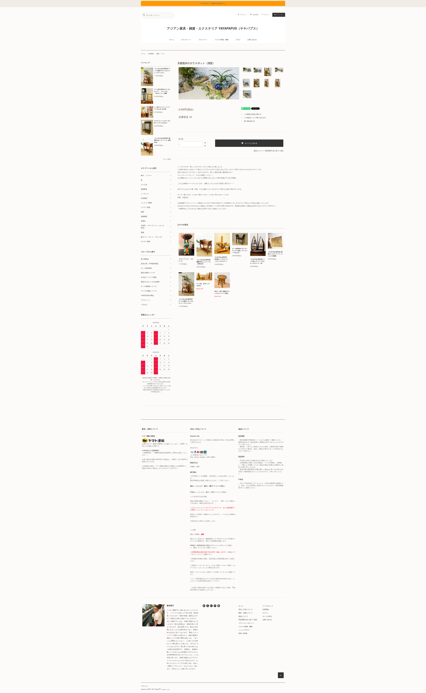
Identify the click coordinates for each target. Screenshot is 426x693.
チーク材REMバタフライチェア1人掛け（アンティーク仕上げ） (240, 250)
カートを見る (267, 616)
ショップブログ (244, 630)
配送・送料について (245, 613)
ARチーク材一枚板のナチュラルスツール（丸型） (222, 292)
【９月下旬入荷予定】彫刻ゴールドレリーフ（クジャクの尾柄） (275, 254)
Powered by (144, 689)
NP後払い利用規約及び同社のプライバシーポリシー (208, 545)
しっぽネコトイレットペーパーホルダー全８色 (162, 108)
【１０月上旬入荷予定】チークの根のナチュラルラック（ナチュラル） (162, 71)
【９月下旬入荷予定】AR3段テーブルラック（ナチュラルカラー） (221, 259)
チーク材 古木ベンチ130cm (203, 285)
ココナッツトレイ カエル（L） (186, 260)
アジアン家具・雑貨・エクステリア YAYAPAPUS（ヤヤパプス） (213, 28)
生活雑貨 (151, 53)
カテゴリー (185, 39)
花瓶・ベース (161, 53)
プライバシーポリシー (246, 623)
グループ (202, 39)
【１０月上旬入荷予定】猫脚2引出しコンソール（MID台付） (162, 140)
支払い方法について (245, 609)
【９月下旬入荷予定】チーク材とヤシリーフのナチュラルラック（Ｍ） (257, 261)
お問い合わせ (252, 39)
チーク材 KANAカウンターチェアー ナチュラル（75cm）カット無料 (162, 91)
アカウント (243, 14)
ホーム (171, 39)
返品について (258, 150)
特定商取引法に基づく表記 (274, 150)
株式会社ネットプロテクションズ (217, 539)
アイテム (279, 15)
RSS (240, 633)
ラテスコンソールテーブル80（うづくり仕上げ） (162, 122)
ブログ (238, 39)
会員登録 (255, 14)
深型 (205, 183)
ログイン (267, 14)
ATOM (245, 633)
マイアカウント (267, 606)
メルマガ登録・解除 (222, 39)
